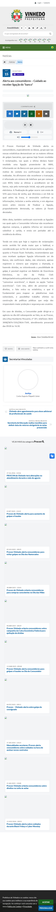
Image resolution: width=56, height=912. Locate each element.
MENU (8, 47)
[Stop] (30, 125)
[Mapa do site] (41, 28)
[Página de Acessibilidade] (45, 28)
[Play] (25, 125)
